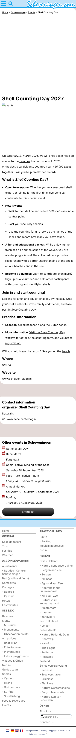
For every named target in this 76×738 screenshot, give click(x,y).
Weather (7, 555)
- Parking (45, 541)
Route (43, 536)
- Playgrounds (11, 651)
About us (45, 711)
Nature (6, 665)
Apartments (9, 566)
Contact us (47, 722)
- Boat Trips (9, 643)
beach (66, 351)
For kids (7, 550)
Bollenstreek (48, 630)
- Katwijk (45, 643)
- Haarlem (46, 612)
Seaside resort (11, 541)
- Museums (9, 625)
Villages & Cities (12, 660)
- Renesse (46, 670)
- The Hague (47, 648)
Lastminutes (10, 605)
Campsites (9, 583)
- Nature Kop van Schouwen (50, 698)
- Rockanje (46, 656)
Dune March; (14, 456)
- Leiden (45, 625)
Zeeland (45, 661)
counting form (28, 231)
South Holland (49, 621)
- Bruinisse (46, 679)
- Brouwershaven (51, 674)
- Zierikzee (46, 683)
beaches (24, 161)
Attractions (9, 638)
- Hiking (7, 683)
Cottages (8, 587)
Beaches (7, 616)
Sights (6, 620)
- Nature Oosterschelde (55, 687)
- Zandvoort (47, 616)
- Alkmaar (46, 579)
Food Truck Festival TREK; (28, 478)
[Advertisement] (38, 55)
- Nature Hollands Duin (54, 634)
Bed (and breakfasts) (15, 578)
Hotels (6, 600)
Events (6, 705)
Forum (44, 550)
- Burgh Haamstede (52, 692)
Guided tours (10, 669)
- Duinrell (8, 591)
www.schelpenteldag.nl (17, 378)
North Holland (48, 561)
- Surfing (7, 691)
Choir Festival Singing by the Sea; (27, 467)
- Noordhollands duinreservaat (50, 589)
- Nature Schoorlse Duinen (57, 565)
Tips (5, 546)
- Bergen (45, 574)
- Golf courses (11, 687)
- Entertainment (12, 647)
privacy (44, 730)
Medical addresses (52, 545)
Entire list (28, 511)
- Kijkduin (8, 596)
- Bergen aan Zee (51, 570)
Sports (6, 674)
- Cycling (7, 678)
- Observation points (15, 634)
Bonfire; (24, 500)
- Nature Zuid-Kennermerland (49, 601)
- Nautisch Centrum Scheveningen (14, 572)
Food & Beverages (13, 700)
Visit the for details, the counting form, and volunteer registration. (38, 338)
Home (6, 530)
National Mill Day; (17, 448)
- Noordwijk (47, 639)
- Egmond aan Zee (51, 583)
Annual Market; (32, 489)
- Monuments (10, 629)
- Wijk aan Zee (49, 595)
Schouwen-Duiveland (53, 665)
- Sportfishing (11, 696)
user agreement (32, 730)
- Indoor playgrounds (15, 656)
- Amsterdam (48, 608)
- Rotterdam (47, 652)
